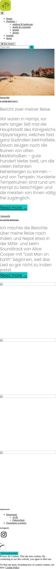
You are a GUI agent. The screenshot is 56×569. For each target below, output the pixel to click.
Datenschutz (18, 520)
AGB (15, 517)
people (15, 30)
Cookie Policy (12, 567)
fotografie (4, 97)
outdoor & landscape (22, 24)
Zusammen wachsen (16, 523)
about (9, 38)
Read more (13, 208)
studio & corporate (21, 27)
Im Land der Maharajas (9, 220)
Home (9, 18)
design (15, 32)
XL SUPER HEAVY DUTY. (9, 101)
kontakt (10, 35)
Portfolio (10, 21)
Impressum (11, 514)
